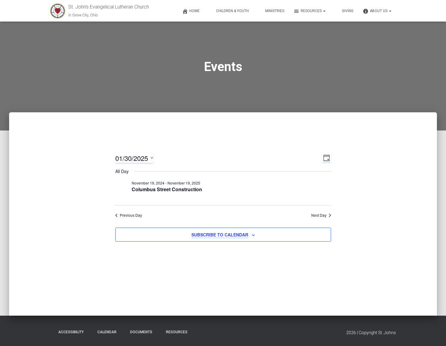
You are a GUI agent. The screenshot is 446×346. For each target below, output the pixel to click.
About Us (379, 11)
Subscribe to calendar (219, 235)
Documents (141, 332)
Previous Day (131, 215)
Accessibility (71, 332)
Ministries (274, 11)
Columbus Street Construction (167, 189)
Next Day (318, 215)
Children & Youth (232, 11)
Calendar (107, 332)
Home (194, 11)
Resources (312, 11)
